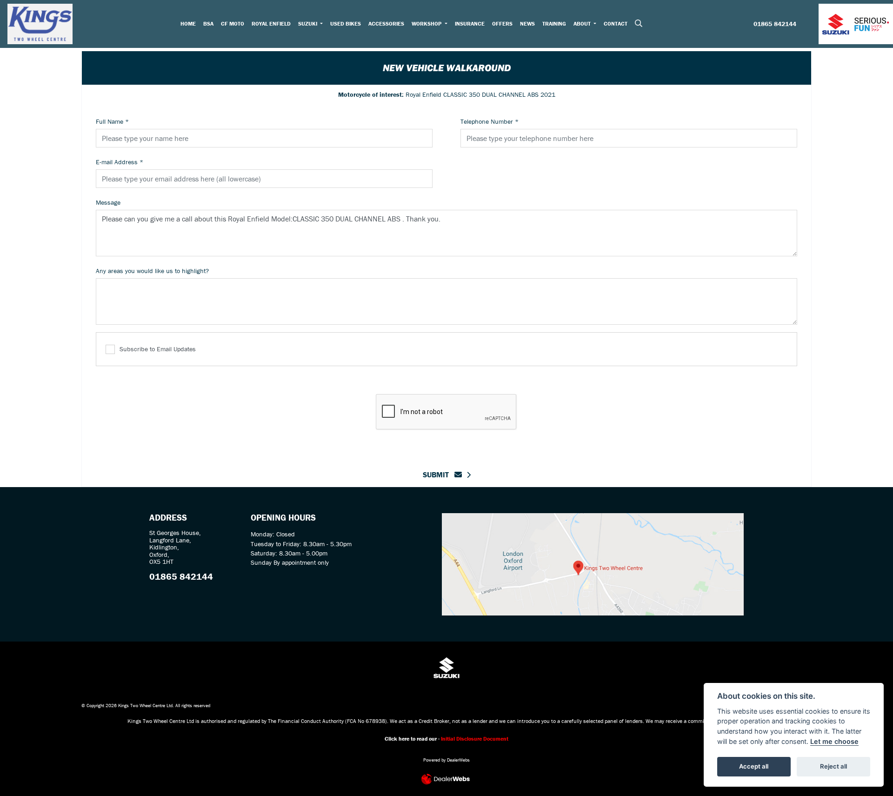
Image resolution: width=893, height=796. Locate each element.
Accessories (386, 23)
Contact (615, 23)
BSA (208, 23)
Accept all (753, 766)
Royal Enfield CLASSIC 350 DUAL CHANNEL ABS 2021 (446, 94)
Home (188, 23)
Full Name (112, 121)
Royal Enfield (271, 23)
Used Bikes (345, 23)
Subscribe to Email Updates (158, 349)
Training (554, 23)
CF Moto (232, 23)
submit (438, 474)
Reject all (833, 766)
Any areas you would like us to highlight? (152, 271)
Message (108, 202)
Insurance (470, 23)
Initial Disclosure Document (474, 738)
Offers (502, 23)
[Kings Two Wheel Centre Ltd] (40, 22)
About (582, 23)
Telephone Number (489, 121)
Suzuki (308, 23)
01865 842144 (774, 24)
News (527, 23)
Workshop (427, 23)
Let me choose (834, 741)
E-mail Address (119, 162)
